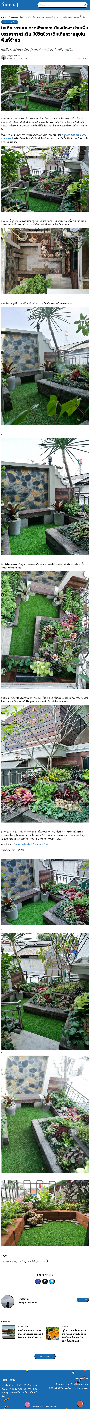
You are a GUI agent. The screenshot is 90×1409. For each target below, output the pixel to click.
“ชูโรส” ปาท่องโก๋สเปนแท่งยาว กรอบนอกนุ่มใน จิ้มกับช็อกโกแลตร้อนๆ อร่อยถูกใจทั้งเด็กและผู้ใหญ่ (74, 1336)
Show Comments (44, 1356)
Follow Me (82, 1300)
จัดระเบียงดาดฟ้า (9, 1261)
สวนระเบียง (41, 1261)
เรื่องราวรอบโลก (16, 17)
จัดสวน (22, 1261)
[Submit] (86, 5)
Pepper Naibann (13, 56)
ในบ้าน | (10, 4)
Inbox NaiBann (81, 1384)
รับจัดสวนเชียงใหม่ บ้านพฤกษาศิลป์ (31, 844)
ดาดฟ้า (31, 1261)
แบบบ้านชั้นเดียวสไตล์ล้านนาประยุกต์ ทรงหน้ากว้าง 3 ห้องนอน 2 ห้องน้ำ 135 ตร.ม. (31, 1334)
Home (3, 17)
